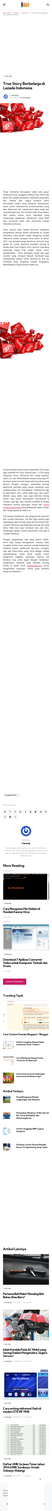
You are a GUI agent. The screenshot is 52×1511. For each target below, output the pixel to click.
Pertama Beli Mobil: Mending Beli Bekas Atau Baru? (23, 1295)
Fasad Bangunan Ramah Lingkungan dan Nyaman (28, 1098)
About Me (7, 1493)
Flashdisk (8, 903)
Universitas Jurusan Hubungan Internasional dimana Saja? (30, 1075)
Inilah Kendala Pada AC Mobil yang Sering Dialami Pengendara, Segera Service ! (25, 1353)
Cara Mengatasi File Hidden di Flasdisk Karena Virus (21, 910)
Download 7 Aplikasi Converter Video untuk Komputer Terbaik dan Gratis (25, 963)
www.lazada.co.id (34, 565)
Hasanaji (14, 95)
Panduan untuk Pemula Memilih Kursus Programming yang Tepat (32, 1145)
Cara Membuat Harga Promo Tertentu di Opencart (29, 1059)
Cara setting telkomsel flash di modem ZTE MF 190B (22, 1410)
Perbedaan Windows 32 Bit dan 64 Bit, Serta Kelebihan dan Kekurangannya (32, 1115)
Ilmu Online (7, 13)
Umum (16, 13)
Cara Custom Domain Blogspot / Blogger (25, 1034)
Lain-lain (24, 13)
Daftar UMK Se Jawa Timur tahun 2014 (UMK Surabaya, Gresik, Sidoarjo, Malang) (24, 1467)
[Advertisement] (26, 46)
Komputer (8, 954)
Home (5, 1490)
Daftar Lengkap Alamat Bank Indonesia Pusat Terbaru (30, 1043)
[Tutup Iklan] (41, 1479)
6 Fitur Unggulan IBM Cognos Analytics (30, 1130)
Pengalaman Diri (11, 795)
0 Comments (25, 97)
